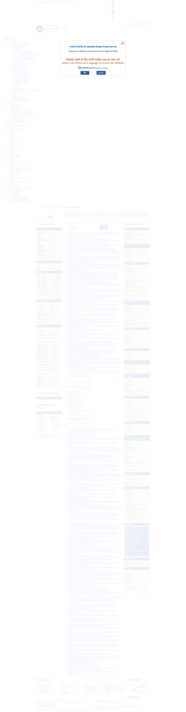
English (101, 73)
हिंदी (85, 73)
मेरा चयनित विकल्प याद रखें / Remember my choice (94, 68)
